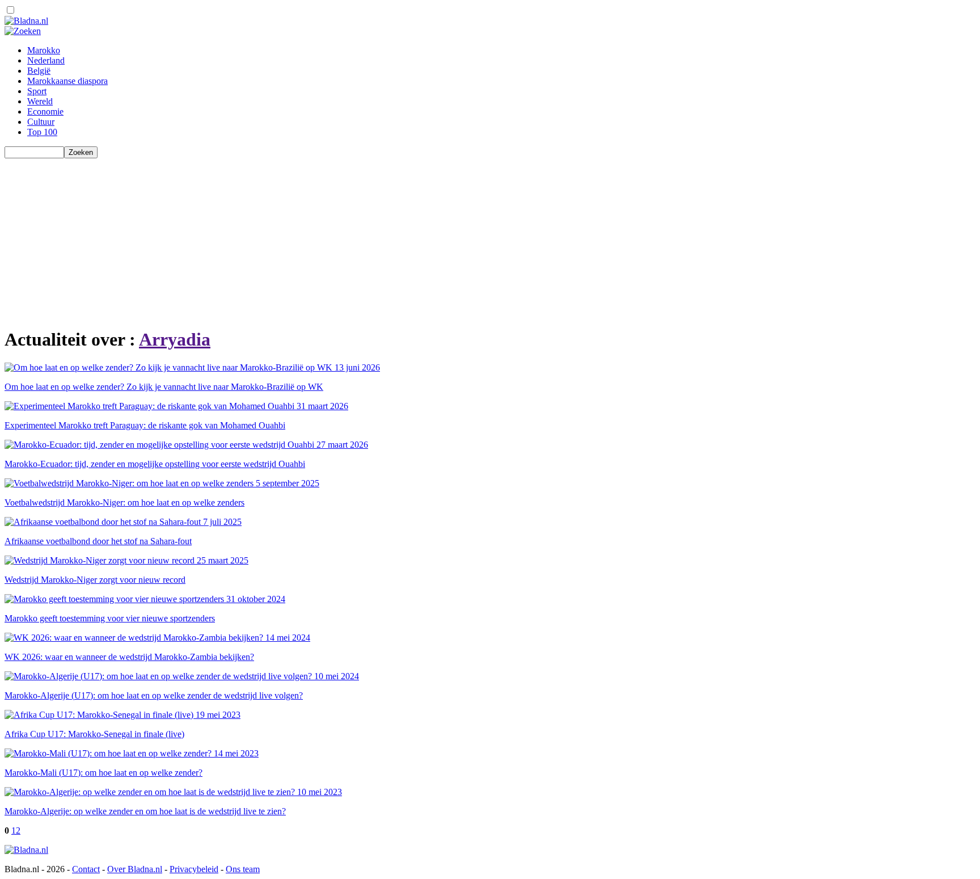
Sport (37, 91)
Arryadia (174, 339)
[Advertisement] (345, 237)
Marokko (43, 50)
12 (15, 830)
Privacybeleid (194, 869)
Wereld (40, 101)
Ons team (243, 869)
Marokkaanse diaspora (67, 81)
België (38, 70)
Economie (45, 111)
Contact (86, 869)
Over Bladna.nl (134, 869)
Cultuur (40, 122)
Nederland (46, 60)
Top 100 (42, 132)
